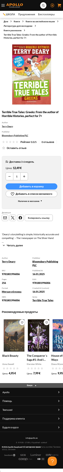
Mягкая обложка (11, 291)
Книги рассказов (13, 30)
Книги (17, 21)
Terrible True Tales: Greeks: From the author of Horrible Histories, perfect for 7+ (30, 36)
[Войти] (52, 5)
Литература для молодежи (18, 26)
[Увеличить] (24, 176)
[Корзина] (59, 5)
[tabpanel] (31, 280)
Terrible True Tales (42, 300)
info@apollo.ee (32, 438)
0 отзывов (48, 141)
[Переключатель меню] (3, 5)
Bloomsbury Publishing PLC (15, 135)
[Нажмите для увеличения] (31, 74)
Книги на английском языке (40, 21)
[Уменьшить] (9, 176)
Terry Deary (7, 126)
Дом (6, 21)
